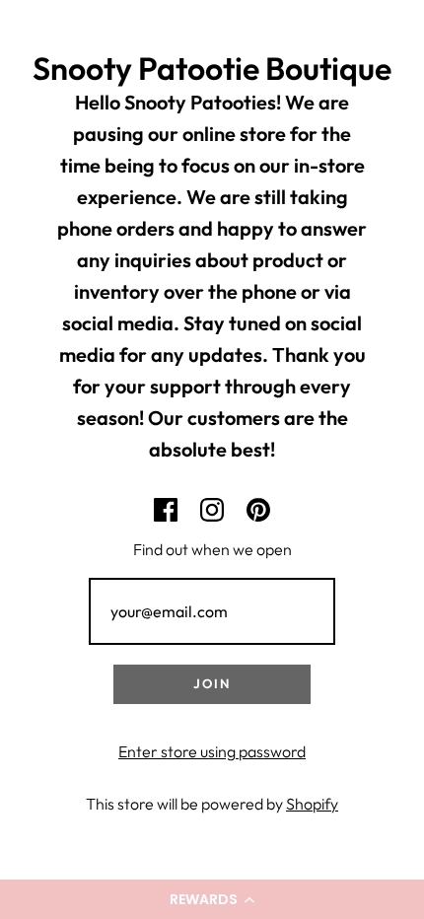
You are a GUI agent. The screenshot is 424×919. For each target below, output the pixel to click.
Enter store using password (212, 751)
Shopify (312, 803)
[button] (212, 899)
